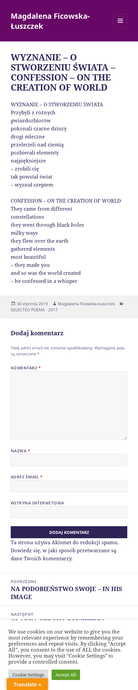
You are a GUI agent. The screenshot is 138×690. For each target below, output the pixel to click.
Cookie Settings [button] (28, 675)
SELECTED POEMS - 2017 (34, 310)
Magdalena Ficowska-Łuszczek (50, 21)
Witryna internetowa (37, 503)
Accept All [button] (66, 675)
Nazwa (20, 451)
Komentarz (26, 368)
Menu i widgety (120, 27)
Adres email (27, 477)
